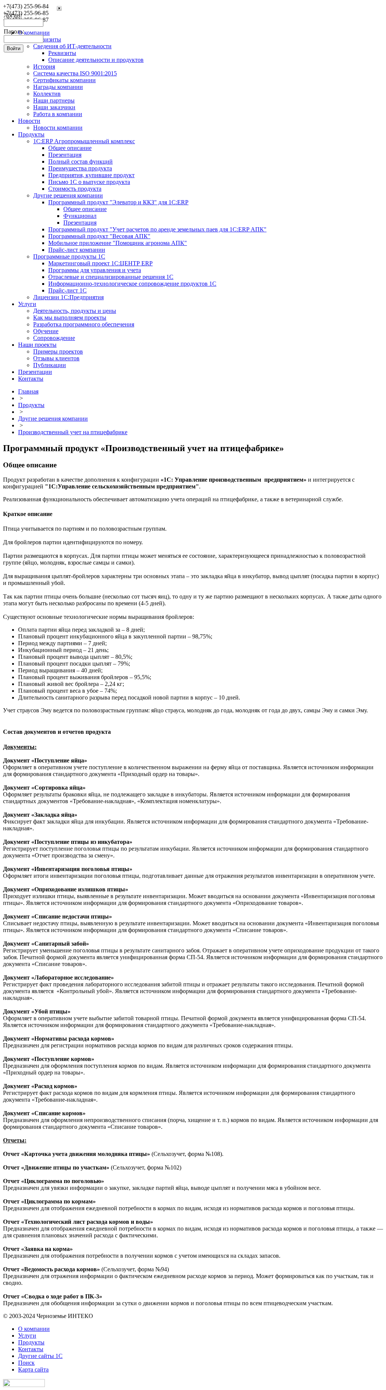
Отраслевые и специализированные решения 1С (110, 277)
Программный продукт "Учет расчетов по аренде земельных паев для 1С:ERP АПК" (157, 229)
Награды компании (58, 87)
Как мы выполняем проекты (69, 317)
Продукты (31, 134)
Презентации (35, 372)
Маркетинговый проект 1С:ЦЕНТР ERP (100, 263)
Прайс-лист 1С (67, 290)
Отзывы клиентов (56, 358)
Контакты (30, 378)
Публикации (49, 365)
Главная (28, 391)
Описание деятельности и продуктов (96, 60)
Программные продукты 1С (69, 256)
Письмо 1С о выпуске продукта (89, 182)
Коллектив (47, 93)
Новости (29, 121)
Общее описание (70, 148)
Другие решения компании (68, 195)
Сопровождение (54, 338)
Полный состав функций (80, 161)
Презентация (64, 155)
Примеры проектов (58, 351)
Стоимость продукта (74, 188)
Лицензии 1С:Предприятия (68, 297)
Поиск (26, 1362)
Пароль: (14, 31)
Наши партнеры (54, 100)
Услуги (27, 304)
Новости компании (58, 127)
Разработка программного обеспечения (83, 324)
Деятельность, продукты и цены (74, 311)
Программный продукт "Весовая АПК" (99, 236)
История (44, 66)
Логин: (13, 15)
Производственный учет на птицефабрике (72, 432)
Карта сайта (33, 1369)
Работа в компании (57, 114)
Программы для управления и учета (94, 270)
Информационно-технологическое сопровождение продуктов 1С (132, 283)
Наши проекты (37, 344)
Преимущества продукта (80, 168)
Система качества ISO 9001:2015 (75, 73)
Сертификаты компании (64, 80)
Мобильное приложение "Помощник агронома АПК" (117, 243)
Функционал (79, 216)
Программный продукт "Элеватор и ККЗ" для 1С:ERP (118, 202)
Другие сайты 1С (40, 1356)
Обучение (45, 331)
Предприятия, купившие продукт (91, 175)
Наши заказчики (54, 107)
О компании (34, 1329)
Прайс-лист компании (76, 249)
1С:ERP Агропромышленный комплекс (84, 141)
